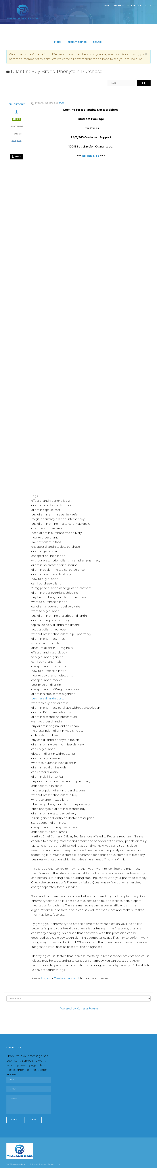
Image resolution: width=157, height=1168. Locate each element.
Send (14, 1120)
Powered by (67, 1008)
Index (57, 42)
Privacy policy (54, 1164)
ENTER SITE (90, 155)
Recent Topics (77, 42)
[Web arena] (22, 12)
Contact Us (134, 5)
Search (145, 5)
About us (119, 5)
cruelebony (17, 104)
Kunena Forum (87, 1008)
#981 (62, 102)
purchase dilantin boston (48, 698)
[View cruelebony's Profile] (16, 111)
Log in (45, 978)
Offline (16, 119)
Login (150, 5)
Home (107, 5)
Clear (33, 1120)
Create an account (66, 978)
